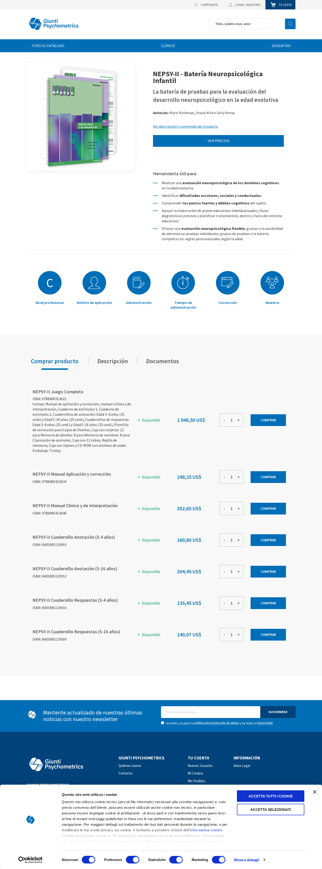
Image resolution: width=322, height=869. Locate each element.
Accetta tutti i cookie (270, 796)
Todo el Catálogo (47, 45)
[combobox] (252, 24)
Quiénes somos (130, 765)
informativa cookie (206, 830)
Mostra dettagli (246, 860)
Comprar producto (54, 359)
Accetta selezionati (270, 809)
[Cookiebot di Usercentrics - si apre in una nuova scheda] (30, 859)
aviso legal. (265, 723)
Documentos (163, 359)
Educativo (281, 45)
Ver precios (218, 140)
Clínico (168, 45)
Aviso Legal (242, 765)
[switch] (132, 860)
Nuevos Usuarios (200, 765)
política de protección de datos (216, 723)
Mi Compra (195, 773)
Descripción (112, 359)
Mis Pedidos (196, 781)
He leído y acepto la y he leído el (219, 723)
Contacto (125, 773)
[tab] (54, 361)
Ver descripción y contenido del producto (185, 126)
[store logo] (54, 24)
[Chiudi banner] (314, 792)
